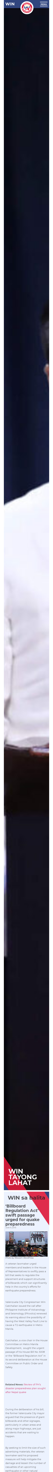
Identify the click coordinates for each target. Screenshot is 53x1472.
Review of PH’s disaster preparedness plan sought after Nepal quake (25, 1388)
